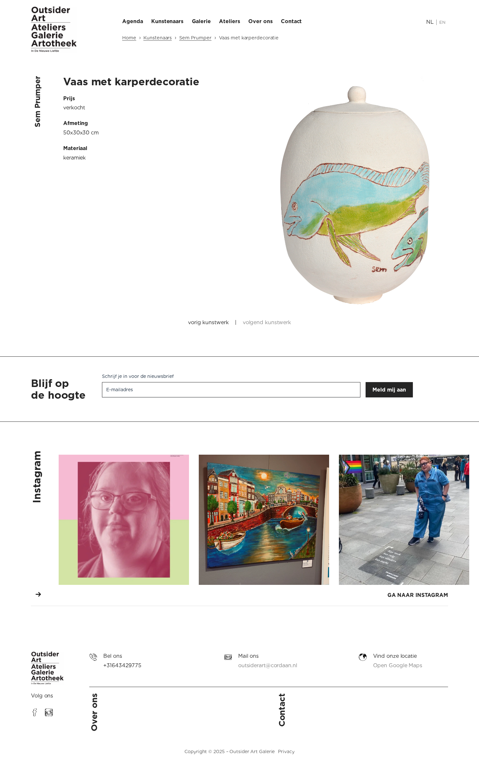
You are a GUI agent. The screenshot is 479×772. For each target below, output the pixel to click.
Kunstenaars (157, 37)
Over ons (94, 712)
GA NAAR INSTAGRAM (417, 595)
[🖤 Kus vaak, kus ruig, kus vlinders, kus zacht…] (404, 520)
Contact (282, 710)
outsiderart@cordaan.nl (267, 665)
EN (442, 22)
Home (129, 37)
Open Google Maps (397, 665)
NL (430, 22)
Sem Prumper (195, 37)
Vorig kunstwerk (208, 322)
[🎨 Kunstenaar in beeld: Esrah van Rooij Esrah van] (124, 520)
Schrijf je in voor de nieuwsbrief (138, 376)
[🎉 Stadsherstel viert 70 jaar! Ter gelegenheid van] (264, 520)
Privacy (286, 751)
